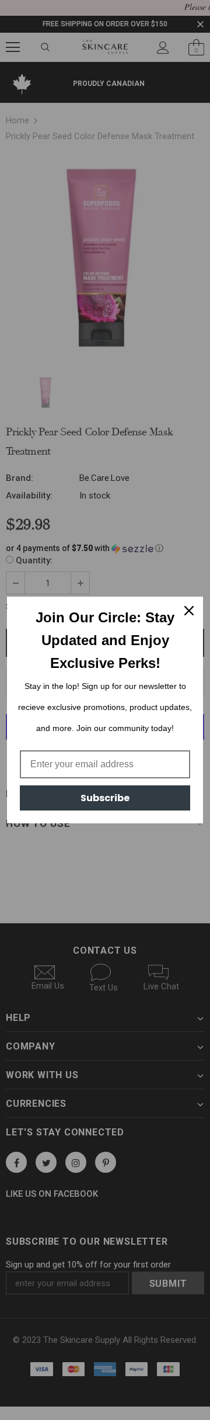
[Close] (189, 611)
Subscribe (105, 798)
